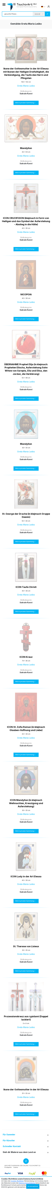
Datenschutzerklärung (27, 1183)
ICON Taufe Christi (26, 587)
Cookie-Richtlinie (17, 1181)
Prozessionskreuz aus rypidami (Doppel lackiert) (26, 1018)
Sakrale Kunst (26, 93)
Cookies (15, 1167)
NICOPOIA (26, 294)
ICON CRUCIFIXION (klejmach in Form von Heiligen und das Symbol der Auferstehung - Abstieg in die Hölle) (26, 221)
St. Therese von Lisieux (26, 946)
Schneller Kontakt (12, 1146)
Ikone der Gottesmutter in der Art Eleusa (26, 1089)
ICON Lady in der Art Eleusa (26, 876)
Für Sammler (9, 1134)
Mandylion (26, 148)
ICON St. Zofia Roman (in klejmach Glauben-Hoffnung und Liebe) (26, 728)
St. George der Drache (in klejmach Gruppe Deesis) (26, 515)
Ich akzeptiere (33, 1186)
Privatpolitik (8, 1167)
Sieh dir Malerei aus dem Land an (19, 1152)
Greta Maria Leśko (26, 85)
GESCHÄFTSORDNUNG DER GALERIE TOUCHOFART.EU (22, 1165)
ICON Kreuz (26, 657)
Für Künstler (9, 1140)
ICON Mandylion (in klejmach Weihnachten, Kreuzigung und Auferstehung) (26, 803)
